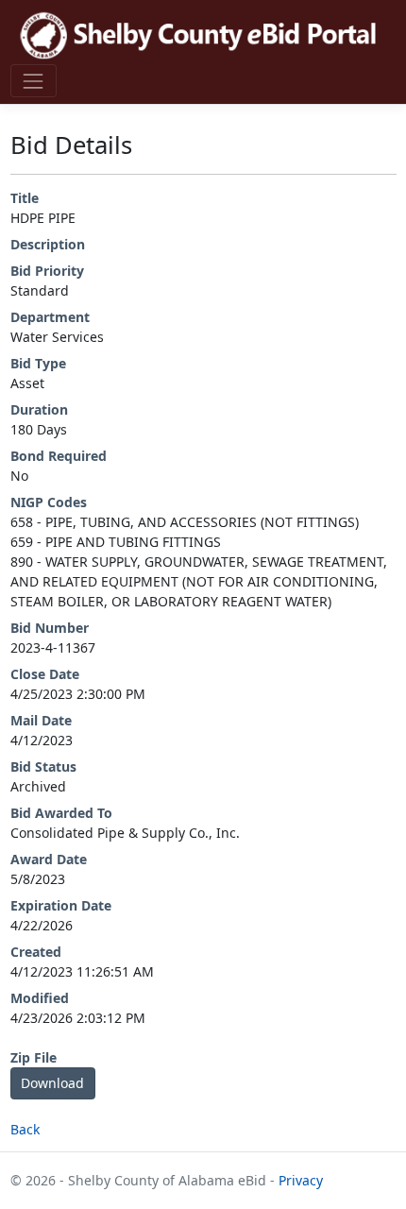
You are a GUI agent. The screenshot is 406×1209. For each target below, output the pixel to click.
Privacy (301, 1180)
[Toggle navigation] (33, 80)
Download (52, 1083)
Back (25, 1129)
